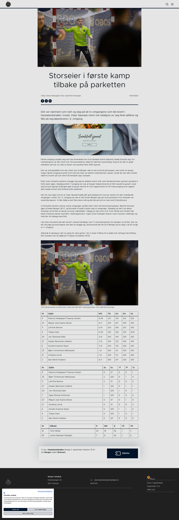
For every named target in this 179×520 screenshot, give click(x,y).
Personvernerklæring (45, 491)
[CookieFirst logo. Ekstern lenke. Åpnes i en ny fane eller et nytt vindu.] (4, 493)
